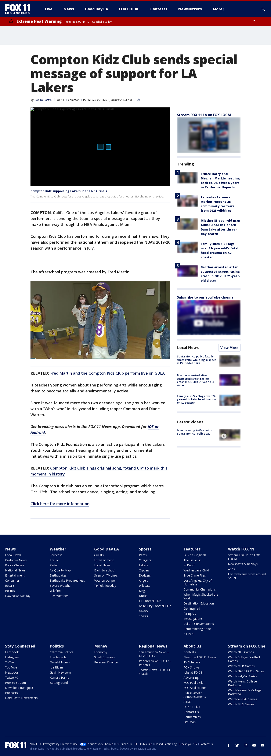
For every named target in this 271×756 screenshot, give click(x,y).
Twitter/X (11, 677)
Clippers (144, 570)
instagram (245, 745)
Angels (143, 580)
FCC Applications (195, 688)
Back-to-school (104, 570)
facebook (228, 745)
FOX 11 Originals (195, 555)
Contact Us (191, 712)
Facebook (12, 652)
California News (16, 560)
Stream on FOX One (246, 646)
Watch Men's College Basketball (242, 683)
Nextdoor (11, 672)
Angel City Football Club (155, 606)
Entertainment (15, 575)
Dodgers (145, 575)
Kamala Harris (59, 677)
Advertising (191, 677)
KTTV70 (189, 634)
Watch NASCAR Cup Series (246, 671)
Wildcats (144, 586)
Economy (100, 652)
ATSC (187, 702)
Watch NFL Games (241, 652)
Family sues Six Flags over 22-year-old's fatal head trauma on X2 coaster (196, 399)
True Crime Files (195, 575)
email (262, 745)
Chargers (145, 560)
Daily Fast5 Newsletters (21, 698)
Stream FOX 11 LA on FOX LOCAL (204, 115)
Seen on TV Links (106, 575)
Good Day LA (106, 549)
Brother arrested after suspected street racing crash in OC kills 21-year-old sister (195, 380)
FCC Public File (193, 683)
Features (192, 549)
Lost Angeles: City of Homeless (198, 582)
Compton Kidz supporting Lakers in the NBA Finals (68, 191)
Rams (143, 555)
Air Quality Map (60, 570)
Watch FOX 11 (241, 549)
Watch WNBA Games (242, 699)
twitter (237, 745)
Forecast (56, 555)
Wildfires (55, 591)
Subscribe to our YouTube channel (206, 297)
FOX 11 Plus (192, 707)
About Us (192, 646)
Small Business (104, 657)
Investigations (193, 619)
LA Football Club (150, 601)
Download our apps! (19, 688)
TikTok (9, 662)
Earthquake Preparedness (67, 580)
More (218, 9)
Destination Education (199, 603)
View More (229, 347)
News (10, 549)
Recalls (10, 586)
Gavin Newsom (60, 672)
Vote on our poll (105, 580)
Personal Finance (106, 662)
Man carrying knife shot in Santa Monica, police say (194, 432)
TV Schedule (192, 662)
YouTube (11, 667)
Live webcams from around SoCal (247, 576)
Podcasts (11, 693)
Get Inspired (192, 608)
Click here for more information (59, 503)
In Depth (189, 565)
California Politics (61, 652)
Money (100, 646)
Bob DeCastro (43, 100)
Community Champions (200, 589)
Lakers (143, 565)
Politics (10, 591)
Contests (190, 652)
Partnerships (192, 717)
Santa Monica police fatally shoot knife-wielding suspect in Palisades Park (196, 359)
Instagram (12, 657)
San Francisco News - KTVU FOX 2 (154, 654)
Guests (99, 555)
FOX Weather (59, 596)
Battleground (59, 683)
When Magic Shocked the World (201, 596)
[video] (230, 435)
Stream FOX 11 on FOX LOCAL (244, 557)
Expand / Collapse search (263, 9)
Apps (231, 569)
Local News (188, 347)
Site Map (190, 722)
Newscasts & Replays (243, 564)
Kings (142, 591)
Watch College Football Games (244, 659)
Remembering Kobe (197, 629)
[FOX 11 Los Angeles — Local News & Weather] (19, 9)
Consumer (12, 580)
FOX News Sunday (17, 596)
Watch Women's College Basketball (244, 692)
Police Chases (14, 565)
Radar (54, 565)
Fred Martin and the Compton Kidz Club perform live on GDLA (107, 373)
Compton (73, 100)
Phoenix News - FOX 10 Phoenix (155, 663)
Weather (58, 549)
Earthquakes (58, 575)
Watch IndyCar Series (242, 676)
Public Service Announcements (195, 695)
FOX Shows (191, 667)
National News (15, 570)
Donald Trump (60, 662)
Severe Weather (61, 586)
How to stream (15, 683)
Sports (145, 549)
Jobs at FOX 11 (194, 672)
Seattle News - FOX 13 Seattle (154, 672)
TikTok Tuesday (105, 586)
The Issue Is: (192, 560)
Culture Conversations (199, 624)
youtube (254, 745)
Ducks (143, 596)
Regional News (153, 646)
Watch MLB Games (241, 666)
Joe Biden (56, 667)
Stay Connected (20, 646)
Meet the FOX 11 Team (200, 657)
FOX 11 (60, 100)
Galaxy (143, 611)
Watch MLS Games (241, 704)
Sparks (143, 616)
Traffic (54, 560)
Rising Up (190, 613)
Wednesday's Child (196, 570)
